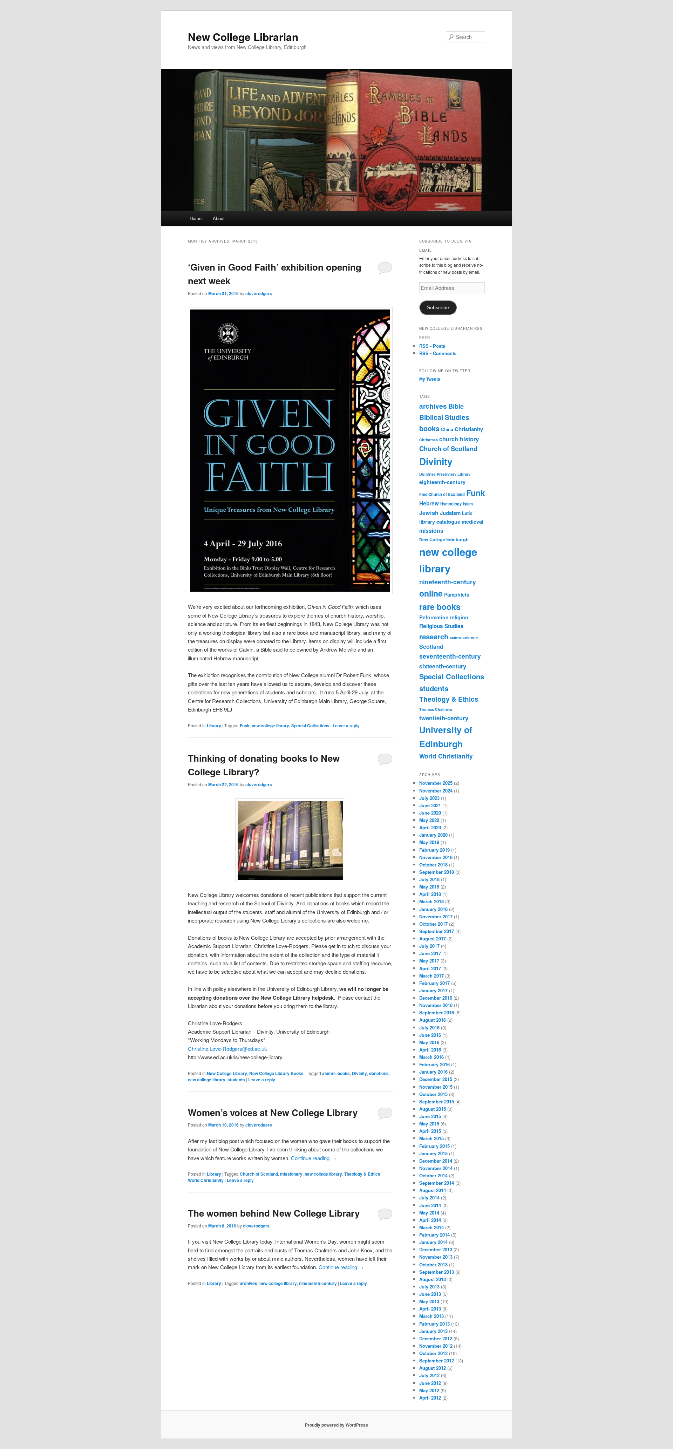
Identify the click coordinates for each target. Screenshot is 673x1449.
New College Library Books (276, 1073)
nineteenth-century (318, 1283)
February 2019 (434, 849)
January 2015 (433, 1153)
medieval (472, 521)
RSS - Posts (432, 345)
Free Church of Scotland (442, 494)
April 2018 (430, 894)
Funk (245, 725)
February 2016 (434, 1064)
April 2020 (430, 827)
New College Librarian (243, 36)
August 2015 (432, 1109)
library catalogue (439, 521)
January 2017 (433, 990)
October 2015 (433, 1094)
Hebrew (429, 503)
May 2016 (429, 1042)
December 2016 (435, 997)
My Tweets (429, 379)
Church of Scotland (259, 1174)
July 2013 (429, 1286)
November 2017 (436, 916)
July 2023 (429, 798)
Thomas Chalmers (435, 709)
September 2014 (436, 1182)
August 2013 (432, 1279)
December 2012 (435, 1338)
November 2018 (436, 857)
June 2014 (430, 1205)
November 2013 (436, 1256)
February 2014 (434, 1234)
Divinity (359, 1073)
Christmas (428, 439)
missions (431, 530)
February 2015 (434, 1146)
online (431, 593)
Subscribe (438, 307)
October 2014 (433, 1175)
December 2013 (435, 1249)
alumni (328, 1073)
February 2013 (434, 1323)
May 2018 (429, 886)
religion (459, 617)
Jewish (429, 513)
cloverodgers (258, 293)
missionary (291, 1174)
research (433, 636)
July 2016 (429, 1027)
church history (459, 439)
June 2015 (430, 1116)
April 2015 (430, 1131)
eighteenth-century (442, 481)
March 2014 (431, 1227)
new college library (270, 725)
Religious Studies (441, 626)
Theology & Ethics (362, 1174)
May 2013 (429, 1301)
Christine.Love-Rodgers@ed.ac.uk (227, 1048)
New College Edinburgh (444, 539)
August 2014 (432, 1190)
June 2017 (430, 953)
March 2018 (431, 901)
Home (196, 218)
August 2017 (432, 938)
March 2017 (431, 975)
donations (379, 1073)
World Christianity (206, 1180)
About (219, 218)
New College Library (227, 1073)
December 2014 (435, 1160)
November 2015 (436, 1086)
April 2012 (430, 1397)
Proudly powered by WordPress (336, 1425)
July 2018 (429, 879)
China (447, 429)
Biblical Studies (444, 417)
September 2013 (436, 1271)
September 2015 (436, 1101)
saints (455, 637)
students (236, 1079)
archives (248, 1283)
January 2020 (433, 834)
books (344, 1073)
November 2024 (436, 790)
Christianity (469, 429)
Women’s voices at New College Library (273, 1112)
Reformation (434, 617)
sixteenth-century (442, 666)
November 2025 (436, 783)
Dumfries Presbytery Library (444, 474)
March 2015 (431, 1138)
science (470, 638)
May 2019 (429, 842)
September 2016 (436, 1012)
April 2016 (430, 1049)
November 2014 (436, 1168)
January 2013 (433, 1331)
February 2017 (434, 983)
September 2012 (436, 1360)
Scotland (431, 646)
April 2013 (430, 1308)
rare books (440, 606)
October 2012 (433, 1353)
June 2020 (430, 812)
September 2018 (436, 872)
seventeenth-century (450, 656)
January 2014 (433, 1242)
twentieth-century (443, 718)
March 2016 (431, 1057)
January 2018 (433, 909)
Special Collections (310, 725)
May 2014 (429, 1212)
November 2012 (436, 1345)
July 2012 (429, 1375)
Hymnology (451, 503)
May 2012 (429, 1390)
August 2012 (432, 1368)
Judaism (450, 513)
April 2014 (430, 1220)
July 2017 (429, 946)
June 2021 (430, 805)
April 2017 (430, 968)
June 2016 (430, 1035)
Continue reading (313, 1158)
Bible (456, 406)
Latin (467, 513)
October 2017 (433, 923)
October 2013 (433, 1264)
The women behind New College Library (274, 1212)
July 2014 (429, 1197)
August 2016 (432, 1019)
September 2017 (436, 931)
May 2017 (429, 960)
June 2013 (430, 1294)
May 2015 (429, 1123)
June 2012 (430, 1383)
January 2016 (433, 1071)
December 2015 (435, 1079)
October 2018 (433, 864)
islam (468, 503)
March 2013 (431, 1316)
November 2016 (436, 1005)
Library (214, 725)
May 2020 (429, 820)
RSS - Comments (437, 353)
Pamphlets (456, 594)
